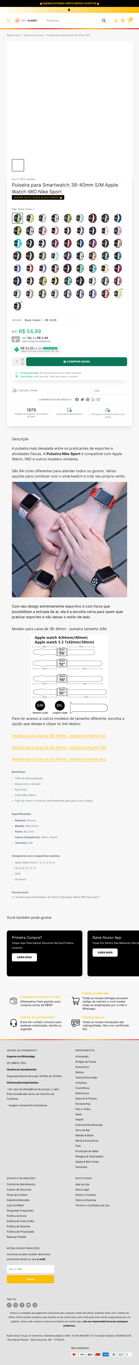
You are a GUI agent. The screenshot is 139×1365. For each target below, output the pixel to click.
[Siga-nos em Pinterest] (22, 1305)
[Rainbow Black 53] (105, 281)
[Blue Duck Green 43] (92, 268)
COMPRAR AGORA (78, 361)
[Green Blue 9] (117, 218)
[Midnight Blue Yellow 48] (42, 281)
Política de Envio (17, 1215)
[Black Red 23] (67, 243)
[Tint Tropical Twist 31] (55, 255)
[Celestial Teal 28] (17, 255)
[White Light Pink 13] (55, 230)
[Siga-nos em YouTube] (28, 1305)
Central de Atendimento (21, 1184)
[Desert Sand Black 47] (30, 281)
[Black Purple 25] (92, 243)
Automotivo (82, 1067)
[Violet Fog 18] (117, 230)
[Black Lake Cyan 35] (105, 255)
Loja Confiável (15, 1205)
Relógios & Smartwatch (89, 1156)
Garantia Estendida (18, 1200)
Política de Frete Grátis (20, 1221)
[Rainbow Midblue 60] (80, 293)
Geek (78, 1114)
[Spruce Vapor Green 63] (117, 293)
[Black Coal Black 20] (30, 243)
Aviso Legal (82, 1189)
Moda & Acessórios (86, 1140)
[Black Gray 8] (105, 218)
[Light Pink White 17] (105, 230)
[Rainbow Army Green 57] (42, 293)
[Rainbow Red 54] (117, 281)
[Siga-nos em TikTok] (35, 1305)
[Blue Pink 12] (42, 230)
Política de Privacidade (20, 1231)
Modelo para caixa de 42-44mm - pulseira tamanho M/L (59, 759)
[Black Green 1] (17, 218)
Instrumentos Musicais (89, 1124)
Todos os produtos (34, 35)
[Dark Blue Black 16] (92, 230)
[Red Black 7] (92, 218)
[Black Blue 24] (80, 243)
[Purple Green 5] (67, 218)
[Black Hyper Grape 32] (67, 255)
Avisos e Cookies (85, 1194)
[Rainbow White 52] (92, 281)
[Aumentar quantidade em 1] (22, 359)
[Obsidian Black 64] (17, 306)
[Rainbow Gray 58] (55, 293)
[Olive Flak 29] (30, 255)
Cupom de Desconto (19, 1189)
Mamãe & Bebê (84, 1135)
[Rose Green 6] (80, 218)
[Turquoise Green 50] (67, 281)
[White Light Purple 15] (80, 230)
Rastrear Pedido (16, 1237)
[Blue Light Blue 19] (17, 243)
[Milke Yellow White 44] (105, 268)
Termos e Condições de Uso (92, 1205)
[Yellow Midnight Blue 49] (55, 281)
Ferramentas (83, 1103)
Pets (78, 1145)
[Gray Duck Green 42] (80, 268)
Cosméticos (82, 1088)
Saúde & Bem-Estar (87, 1161)
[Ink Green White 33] (80, 255)
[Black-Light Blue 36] (117, 255)
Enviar (30, 1279)
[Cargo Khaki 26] (105, 243)
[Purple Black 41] (67, 268)
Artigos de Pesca (85, 1061)
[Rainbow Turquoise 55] (17, 293)
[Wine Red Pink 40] (55, 268)
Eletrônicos (82, 1093)
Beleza (79, 1072)
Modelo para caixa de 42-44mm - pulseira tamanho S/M (59, 747)
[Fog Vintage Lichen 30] (42, 255)
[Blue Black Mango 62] (105, 293)
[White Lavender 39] (42, 268)
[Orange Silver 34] (92, 255)
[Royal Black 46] (17, 281)
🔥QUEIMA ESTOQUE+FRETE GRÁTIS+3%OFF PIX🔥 (69, 3)
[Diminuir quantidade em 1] (22, 363)
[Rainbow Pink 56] (30, 293)
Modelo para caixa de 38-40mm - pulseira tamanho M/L (59, 736)
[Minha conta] (116, 20)
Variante (17, 320)
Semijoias (81, 1167)
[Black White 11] (30, 230)
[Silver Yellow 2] (30, 218)
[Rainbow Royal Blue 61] (92, 293)
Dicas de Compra (17, 1194)
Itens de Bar (82, 1130)
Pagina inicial (13, 35)
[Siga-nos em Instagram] (15, 1305)
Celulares (81, 1082)
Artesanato (82, 1056)
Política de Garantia (18, 1226)
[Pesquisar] (104, 20)
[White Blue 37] (17, 268)
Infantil (79, 1119)
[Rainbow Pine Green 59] (67, 293)
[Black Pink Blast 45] (117, 268)
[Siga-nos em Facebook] (9, 1305)
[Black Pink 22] (55, 243)
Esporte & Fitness (86, 1098)
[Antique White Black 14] (67, 230)
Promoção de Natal (86, 1151)
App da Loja (82, 1184)
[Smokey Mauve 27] (117, 243)
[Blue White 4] (55, 218)
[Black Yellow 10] (17, 230)
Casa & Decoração (86, 1077)
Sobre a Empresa (85, 1200)
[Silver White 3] (42, 218)
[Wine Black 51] (80, 281)
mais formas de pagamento (36, 341)
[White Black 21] (42, 243)
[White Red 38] (30, 268)
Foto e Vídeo (83, 1109)
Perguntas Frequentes (20, 1210)
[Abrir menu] (8, 20)
